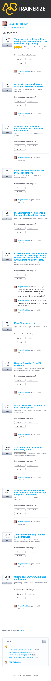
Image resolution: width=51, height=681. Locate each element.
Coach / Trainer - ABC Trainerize (32, 89)
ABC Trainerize (15, 662)
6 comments (17, 176)
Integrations (17, 91)
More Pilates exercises (25, 323)
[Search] (44, 641)
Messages (17, 499)
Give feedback (14, 647)
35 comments (18, 582)
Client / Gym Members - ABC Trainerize (21, 649)
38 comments (18, 540)
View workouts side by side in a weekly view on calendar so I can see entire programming (31, 41)
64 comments (28, 47)
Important (33, 59)
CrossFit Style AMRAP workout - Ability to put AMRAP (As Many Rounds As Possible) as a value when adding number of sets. (30, 256)
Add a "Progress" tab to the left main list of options (30, 406)
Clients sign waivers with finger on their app (30, 578)
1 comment (17, 326)
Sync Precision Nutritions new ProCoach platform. (29, 172)
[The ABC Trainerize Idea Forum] (23, 9)
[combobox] (24, 641)
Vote (7, 45)
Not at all (21, 59)
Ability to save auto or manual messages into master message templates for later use (30, 492)
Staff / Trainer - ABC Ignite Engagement (21, 657)
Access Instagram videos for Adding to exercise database (28, 85)
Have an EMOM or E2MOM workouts (27, 364)
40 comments (18, 498)
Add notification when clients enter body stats (29, 448)
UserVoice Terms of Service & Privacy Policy (25, 675)
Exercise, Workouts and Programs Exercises (34, 49)
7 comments (31, 453)
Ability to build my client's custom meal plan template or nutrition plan (29, 128)
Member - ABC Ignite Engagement (20, 655)
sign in (22, 630)
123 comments (18, 263)
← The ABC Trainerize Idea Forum (13, 27)
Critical (21, 63)
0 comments (17, 89)
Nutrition (16, 135)
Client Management (29, 455)
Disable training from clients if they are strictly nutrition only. (29, 214)
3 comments (17, 218)
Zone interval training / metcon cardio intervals (29, 536)
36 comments (18, 133)
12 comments (18, 368)
